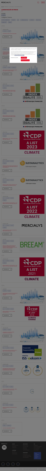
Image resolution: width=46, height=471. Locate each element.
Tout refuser (24, 57)
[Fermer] (36, 48)
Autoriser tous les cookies (25, 60)
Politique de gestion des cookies (19, 55)
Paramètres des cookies (14, 57)
